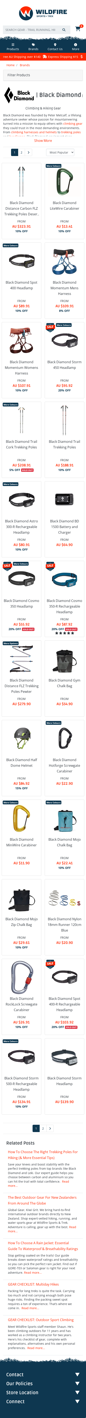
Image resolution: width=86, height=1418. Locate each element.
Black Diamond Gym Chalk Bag (64, 683)
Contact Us (55, 49)
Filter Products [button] (19, 75)
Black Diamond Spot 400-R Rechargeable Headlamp (64, 1004)
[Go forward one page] (28, 152)
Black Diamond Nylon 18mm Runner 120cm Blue (64, 925)
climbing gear (72, 124)
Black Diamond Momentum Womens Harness (21, 368)
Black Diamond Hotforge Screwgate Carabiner (64, 765)
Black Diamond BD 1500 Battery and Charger (64, 527)
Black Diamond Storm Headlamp (64, 1081)
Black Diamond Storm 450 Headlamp (64, 365)
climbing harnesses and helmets (34, 132)
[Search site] (63, 29)
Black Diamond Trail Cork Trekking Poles (21, 444)
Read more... (33, 1273)
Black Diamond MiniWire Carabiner (21, 842)
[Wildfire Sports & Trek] (43, 13)
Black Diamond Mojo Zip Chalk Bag (21, 922)
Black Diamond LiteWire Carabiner (64, 206)
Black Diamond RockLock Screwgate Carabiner (21, 1004)
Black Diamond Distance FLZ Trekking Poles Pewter (22, 686)
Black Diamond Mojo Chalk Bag (64, 842)
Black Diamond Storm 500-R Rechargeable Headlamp (21, 1084)
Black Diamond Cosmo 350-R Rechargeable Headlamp (64, 606)
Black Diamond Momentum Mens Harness (64, 288)
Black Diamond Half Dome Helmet (21, 763)
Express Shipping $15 (49, 57)
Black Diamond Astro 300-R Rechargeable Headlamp (21, 527)
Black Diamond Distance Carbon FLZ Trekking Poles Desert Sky (21, 209)
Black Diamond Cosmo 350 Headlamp (21, 603)
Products (13, 49)
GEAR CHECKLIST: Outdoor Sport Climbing (41, 1320)
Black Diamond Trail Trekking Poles (64, 444)
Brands (33, 49)
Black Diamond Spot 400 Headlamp (21, 285)
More (75, 49)
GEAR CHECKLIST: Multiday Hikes (33, 1284)
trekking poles (71, 132)
